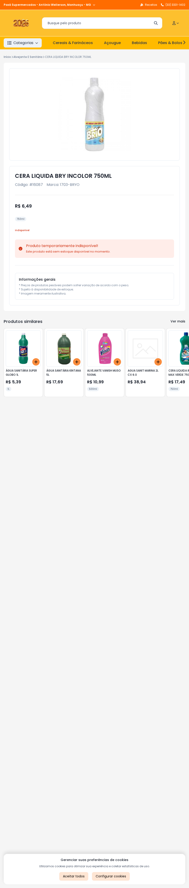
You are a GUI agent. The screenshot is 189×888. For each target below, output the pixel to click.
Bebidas (139, 42)
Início (7, 57)
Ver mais (178, 321)
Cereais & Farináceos (73, 42)
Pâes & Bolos (170, 42)
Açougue (112, 42)
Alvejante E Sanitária (27, 57)
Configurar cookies (111, 876)
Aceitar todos (74, 876)
